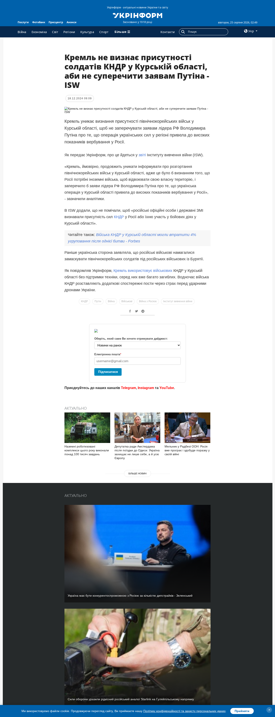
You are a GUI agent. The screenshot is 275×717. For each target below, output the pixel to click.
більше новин (137, 473)
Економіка (39, 32)
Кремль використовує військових (143, 270)
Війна (22, 32)
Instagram (146, 388)
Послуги (23, 22)
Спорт (104, 32)
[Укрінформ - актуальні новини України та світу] (137, 15)
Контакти (167, 32)
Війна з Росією (148, 301)
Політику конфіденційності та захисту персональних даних (184, 711)
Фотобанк (38, 22)
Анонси (71, 22)
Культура (87, 32)
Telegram (128, 388)
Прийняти (242, 711)
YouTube (166, 388)
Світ (55, 32)
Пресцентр (56, 22)
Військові (126, 301)
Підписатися (108, 372)
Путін (98, 301)
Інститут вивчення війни (177, 301)
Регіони (69, 32)
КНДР (119, 217)
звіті (142, 155)
